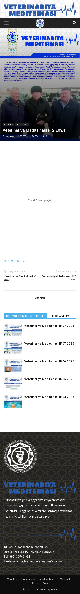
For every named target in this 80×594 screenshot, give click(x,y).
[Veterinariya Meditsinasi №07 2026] (13, 330)
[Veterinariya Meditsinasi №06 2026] (13, 365)
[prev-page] (6, 415)
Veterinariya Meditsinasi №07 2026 (49, 326)
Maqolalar (12, 579)
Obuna (35, 583)
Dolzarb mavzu (34, 505)
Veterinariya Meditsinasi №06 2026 (49, 361)
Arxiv (45, 583)
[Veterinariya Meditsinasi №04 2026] (13, 401)
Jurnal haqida (28, 579)
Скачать (21, 261)
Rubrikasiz (8, 124)
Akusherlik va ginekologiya (21, 500)
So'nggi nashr (22, 124)
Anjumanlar (58, 500)
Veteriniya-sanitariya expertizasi (54, 511)
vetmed (10, 136)
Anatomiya (44, 500)
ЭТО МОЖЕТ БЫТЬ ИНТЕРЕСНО (25, 316)
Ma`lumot (65, 579)
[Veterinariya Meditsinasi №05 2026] (13, 383)
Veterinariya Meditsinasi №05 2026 (49, 379)
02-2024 (8, 261)
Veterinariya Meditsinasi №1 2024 (21, 278)
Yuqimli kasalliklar (16, 516)
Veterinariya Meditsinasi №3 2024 (59, 278)
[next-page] (12, 415)
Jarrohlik (49, 505)
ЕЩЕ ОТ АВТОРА (59, 316)
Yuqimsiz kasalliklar (38, 516)
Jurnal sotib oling (48, 579)
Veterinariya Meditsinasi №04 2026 (49, 397)
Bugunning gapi (15, 505)
